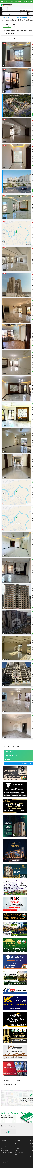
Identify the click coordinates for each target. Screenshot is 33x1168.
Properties (6, 1)
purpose (3, 8)
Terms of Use (4, 1154)
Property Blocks (16, 1)
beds (20, 12)
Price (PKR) (4, 12)
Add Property (18, 1154)
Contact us (3, 1146)
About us (3, 1144)
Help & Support (4, 1150)
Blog (16, 1144)
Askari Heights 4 (9, 33)
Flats (13, 25)
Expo (16, 1150)
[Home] (2, 1)
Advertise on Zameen (6, 1152)
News (16, 1146)
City (9, 8)
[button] (4, 10)
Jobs (2, 1148)
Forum (17, 1148)
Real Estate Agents (19, 1152)
